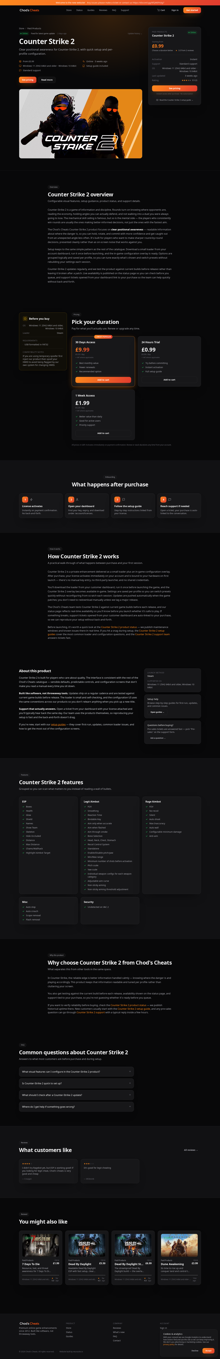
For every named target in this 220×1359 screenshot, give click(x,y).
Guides (90, 10)
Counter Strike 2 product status (119, 627)
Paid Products (34, 28)
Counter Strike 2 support (91, 1012)
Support (125, 10)
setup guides (58, 724)
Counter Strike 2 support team (152, 634)
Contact (117, 1340)
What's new (119, 1332)
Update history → (135, 33)
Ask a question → (158, 738)
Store (69, 10)
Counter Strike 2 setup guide (134, 1008)
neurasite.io (78, 1351)
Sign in (175, 10)
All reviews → (191, 1150)
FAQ (114, 10)
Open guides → (157, 712)
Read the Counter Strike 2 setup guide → (176, 100)
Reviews (103, 10)
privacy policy (169, 1344)
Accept (208, 1350)
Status (79, 10)
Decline (195, 1350)
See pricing (27, 79)
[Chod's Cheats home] (29, 10)
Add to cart (103, 379)
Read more (47, 79)
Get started (192, 10)
